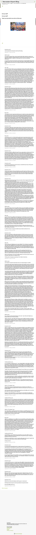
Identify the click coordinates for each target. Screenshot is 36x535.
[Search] (34, 2)
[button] (2, 6)
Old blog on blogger (10, 530)
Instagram (8, 528)
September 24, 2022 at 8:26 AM (10, 230)
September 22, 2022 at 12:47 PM (10, 166)
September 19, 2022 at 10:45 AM (10, 133)
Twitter (8, 529)
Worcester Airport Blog (11, 1)
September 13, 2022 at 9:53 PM (10, 64)
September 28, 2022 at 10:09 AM (10, 468)
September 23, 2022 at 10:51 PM (10, 212)
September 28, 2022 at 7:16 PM (10, 485)
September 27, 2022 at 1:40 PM (10, 414)
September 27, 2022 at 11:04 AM (10, 382)
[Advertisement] (18, 498)
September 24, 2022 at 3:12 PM (10, 258)
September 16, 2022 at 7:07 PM (10, 123)
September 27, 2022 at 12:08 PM (10, 395)
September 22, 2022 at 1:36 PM (10, 175)
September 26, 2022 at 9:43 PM (10, 323)
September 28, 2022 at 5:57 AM (10, 442)
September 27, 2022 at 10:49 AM (10, 359)
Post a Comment (5, 488)
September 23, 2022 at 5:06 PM (10, 203)
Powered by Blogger (18, 533)
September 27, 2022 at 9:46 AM (10, 347)
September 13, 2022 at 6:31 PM (10, 52)
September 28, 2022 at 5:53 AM (10, 430)
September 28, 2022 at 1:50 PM (10, 476)
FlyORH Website (9, 527)
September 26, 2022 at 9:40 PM (10, 311)
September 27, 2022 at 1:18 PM (10, 406)
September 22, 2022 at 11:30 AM (10, 160)
